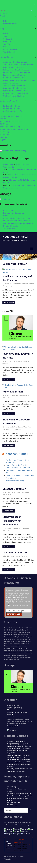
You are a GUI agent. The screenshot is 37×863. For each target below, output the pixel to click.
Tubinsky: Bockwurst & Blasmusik (18, 764)
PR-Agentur (11, 710)
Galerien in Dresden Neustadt (14, 78)
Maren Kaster (18, 395)
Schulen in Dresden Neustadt (14, 85)
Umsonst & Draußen (14, 488)
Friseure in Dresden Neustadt (14, 75)
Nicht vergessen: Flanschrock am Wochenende (12, 520)
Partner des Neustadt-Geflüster (11, 121)
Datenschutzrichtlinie (13, 597)
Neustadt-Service (6, 57)
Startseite (3, 13)
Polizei (5, 21)
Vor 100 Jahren (8, 44)
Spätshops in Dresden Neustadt (15, 88)
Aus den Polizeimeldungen (15, 481)
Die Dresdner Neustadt (8, 101)
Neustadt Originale (10, 49)
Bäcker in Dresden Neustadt (13, 67)
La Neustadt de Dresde (11, 106)
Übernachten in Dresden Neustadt (15, 93)
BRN (5, 47)
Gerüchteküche (8, 39)
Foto (25, 427)
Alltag (2, 29)
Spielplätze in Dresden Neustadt (15, 91)
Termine (31, 283)
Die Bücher (4, 124)
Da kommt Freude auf (15, 552)
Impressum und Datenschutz (13, 213)
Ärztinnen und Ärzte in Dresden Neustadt (18, 65)
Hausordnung (8, 210)
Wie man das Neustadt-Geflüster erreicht (14, 129)
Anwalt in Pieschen (13, 705)
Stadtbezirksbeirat (9, 24)
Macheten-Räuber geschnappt (17, 750)
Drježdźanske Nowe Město (13, 111)
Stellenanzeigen (6, 134)
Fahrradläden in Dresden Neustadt (16, 70)
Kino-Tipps (7, 42)
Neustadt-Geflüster (15, 236)
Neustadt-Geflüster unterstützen (11, 116)
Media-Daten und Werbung (10, 127)
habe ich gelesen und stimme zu (18, 606)
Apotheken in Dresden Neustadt (15, 62)
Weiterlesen (9, 302)
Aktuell (2, 16)
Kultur (5, 34)
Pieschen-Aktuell (16, 453)
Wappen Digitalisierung (14, 708)
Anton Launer (8, 164)
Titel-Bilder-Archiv (9, 52)
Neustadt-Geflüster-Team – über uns (16, 218)
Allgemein (3, 140)
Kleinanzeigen (5, 132)
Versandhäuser (12, 717)
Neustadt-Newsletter (10, 226)
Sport (5, 36)
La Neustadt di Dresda (11, 109)
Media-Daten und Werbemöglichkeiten (17, 221)
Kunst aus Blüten (12, 391)
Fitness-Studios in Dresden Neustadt (16, 72)
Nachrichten (6, 429)
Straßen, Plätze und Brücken (13, 96)
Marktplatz (4, 137)
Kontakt (3, 119)
